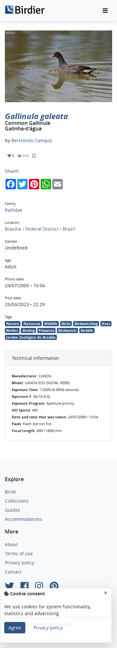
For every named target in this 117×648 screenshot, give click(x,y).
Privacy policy (19, 563)
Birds (10, 492)
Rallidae (13, 210)
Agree (14, 628)
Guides (12, 510)
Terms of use (19, 553)
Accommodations (23, 519)
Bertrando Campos (31, 140)
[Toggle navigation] (105, 10)
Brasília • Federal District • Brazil (40, 229)
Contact (13, 572)
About (11, 544)
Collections (17, 501)
